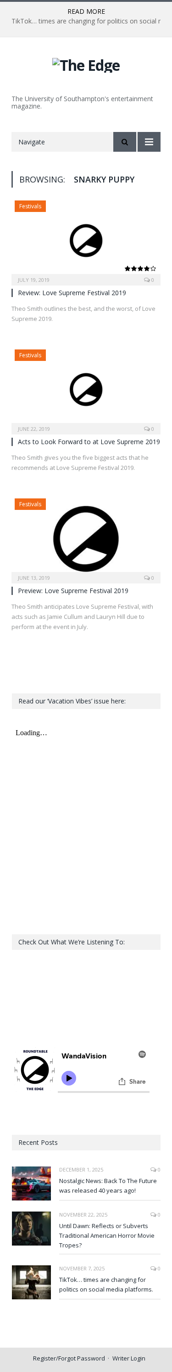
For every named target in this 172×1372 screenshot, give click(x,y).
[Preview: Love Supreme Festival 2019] (86, 537)
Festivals (30, 206)
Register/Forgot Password (69, 1358)
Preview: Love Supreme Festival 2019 (73, 590)
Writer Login (128, 1358)
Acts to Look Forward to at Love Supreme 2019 (89, 441)
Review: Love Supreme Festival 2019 (72, 292)
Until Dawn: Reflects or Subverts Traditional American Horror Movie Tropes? (107, 1235)
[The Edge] (86, 64)
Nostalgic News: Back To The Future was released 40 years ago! (108, 1186)
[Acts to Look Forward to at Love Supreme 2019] (86, 388)
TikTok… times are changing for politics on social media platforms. (106, 1284)
